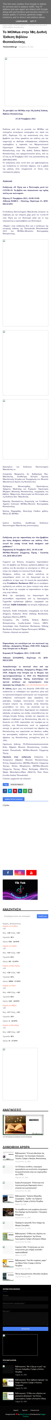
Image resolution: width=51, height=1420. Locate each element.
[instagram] (19, 872)
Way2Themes (25, 1414)
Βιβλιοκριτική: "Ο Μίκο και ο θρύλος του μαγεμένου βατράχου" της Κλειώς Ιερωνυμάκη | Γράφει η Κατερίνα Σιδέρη (30, 1236)
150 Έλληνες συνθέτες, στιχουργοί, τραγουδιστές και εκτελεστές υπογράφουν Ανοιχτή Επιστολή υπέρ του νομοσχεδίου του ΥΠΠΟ (31, 1170)
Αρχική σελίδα (7, 25)
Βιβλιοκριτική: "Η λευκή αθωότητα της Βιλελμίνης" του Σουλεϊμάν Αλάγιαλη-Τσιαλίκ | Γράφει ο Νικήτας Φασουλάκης (30, 1156)
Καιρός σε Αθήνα (9, 1005)
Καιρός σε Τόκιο (9, 985)
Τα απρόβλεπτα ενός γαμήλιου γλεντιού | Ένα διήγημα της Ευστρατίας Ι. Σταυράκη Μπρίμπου (31, 1212)
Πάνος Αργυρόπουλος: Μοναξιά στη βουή (31, 1274)
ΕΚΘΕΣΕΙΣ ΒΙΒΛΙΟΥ (20, 25)
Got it (33, 21)
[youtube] (31, 872)
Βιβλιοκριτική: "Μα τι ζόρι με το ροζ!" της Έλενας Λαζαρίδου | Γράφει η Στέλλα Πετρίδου (30, 1369)
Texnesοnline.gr (10, 47)
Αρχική (15, 1410)
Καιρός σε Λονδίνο (10, 926)
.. (36, 685)
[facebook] (8, 872)
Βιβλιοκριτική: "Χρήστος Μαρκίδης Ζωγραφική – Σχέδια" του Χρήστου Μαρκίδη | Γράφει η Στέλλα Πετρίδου (29, 1198)
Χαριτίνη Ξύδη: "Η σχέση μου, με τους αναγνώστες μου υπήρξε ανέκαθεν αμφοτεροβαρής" (29, 1249)
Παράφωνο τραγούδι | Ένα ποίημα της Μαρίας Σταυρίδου (30, 1224)
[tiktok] (43, 872)
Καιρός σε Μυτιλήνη (11, 1025)
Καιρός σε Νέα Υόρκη (11, 966)
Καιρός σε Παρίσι (10, 946)
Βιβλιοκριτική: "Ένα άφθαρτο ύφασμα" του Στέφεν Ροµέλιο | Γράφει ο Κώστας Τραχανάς (31, 1382)
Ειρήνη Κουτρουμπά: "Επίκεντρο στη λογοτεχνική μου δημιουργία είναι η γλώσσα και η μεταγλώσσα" (29, 1185)
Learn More (21, 21)
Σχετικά (24, 1410)
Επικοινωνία (35, 1410)
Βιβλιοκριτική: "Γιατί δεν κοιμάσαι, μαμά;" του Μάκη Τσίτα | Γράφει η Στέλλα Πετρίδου (31, 1263)
